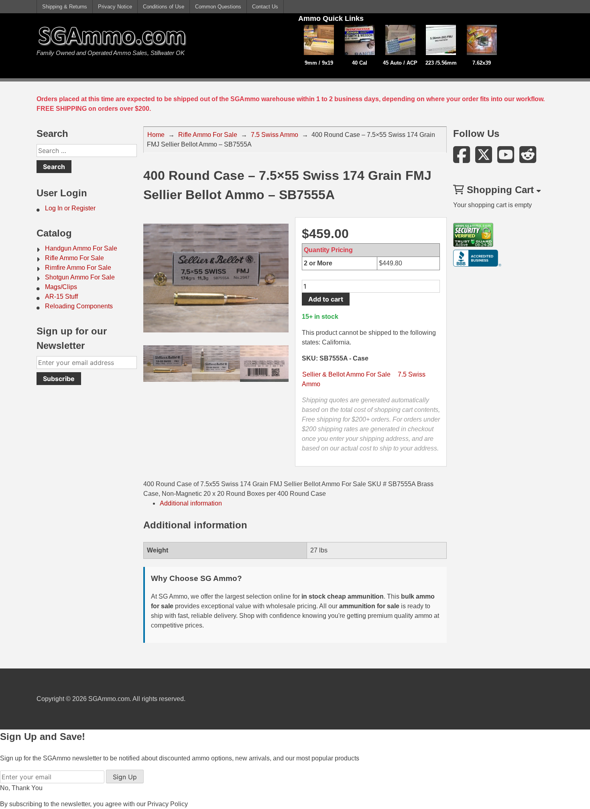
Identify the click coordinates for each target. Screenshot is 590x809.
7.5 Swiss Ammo (274, 134)
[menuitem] (87, 208)
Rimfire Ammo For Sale (78, 267)
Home (156, 134)
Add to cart (325, 299)
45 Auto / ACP (400, 63)
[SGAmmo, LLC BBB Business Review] (477, 264)
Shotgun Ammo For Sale (80, 277)
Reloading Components (79, 306)
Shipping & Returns (64, 7)
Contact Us (265, 7)
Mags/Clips (61, 286)
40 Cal (359, 63)
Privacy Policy (167, 804)
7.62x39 (481, 63)
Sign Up (125, 777)
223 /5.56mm (441, 63)
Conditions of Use (163, 7)
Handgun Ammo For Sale (81, 248)
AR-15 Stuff (61, 296)
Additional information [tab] (191, 503)
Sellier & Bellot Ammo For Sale (346, 374)
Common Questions (218, 7)
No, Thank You (21, 788)
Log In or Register (70, 208)
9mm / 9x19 (319, 63)
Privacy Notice (115, 7)
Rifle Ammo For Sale (74, 258)
